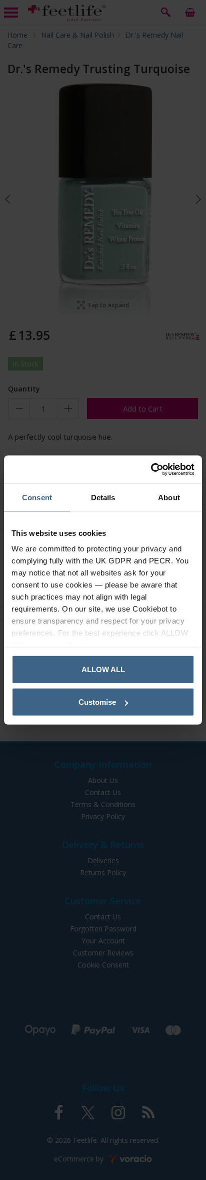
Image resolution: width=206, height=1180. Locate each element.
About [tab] (169, 497)
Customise (97, 702)
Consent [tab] (37, 497)
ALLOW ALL (103, 669)
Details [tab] (103, 497)
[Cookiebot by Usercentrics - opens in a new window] (150, 469)
